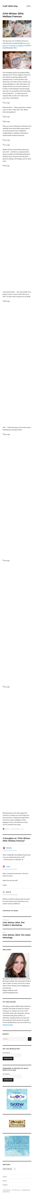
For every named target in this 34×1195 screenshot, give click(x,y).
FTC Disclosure (16, 1190)
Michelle (9, 848)
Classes (5, 1185)
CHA (22, 829)
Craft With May (10, 6)
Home (5, 1176)
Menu (28, 6)
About (5, 1181)
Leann (8, 866)
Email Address (6, 1052)
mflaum (7, 829)
